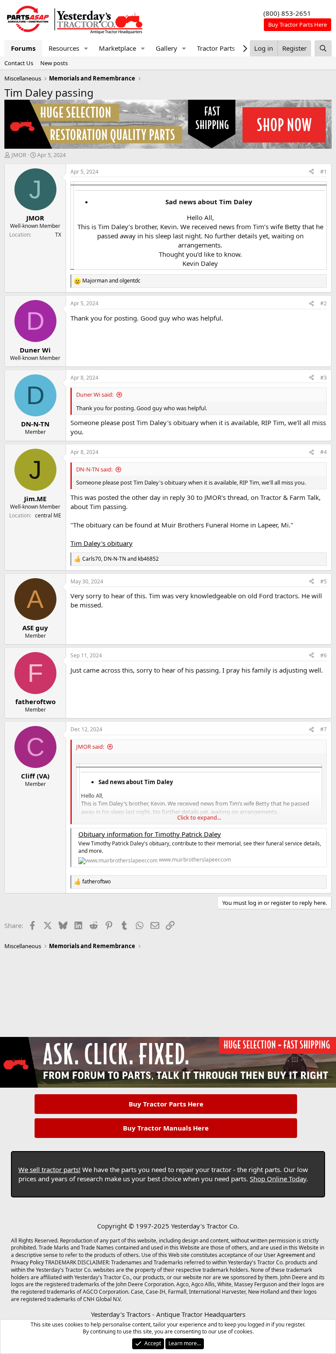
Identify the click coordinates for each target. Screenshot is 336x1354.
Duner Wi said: (94, 394)
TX (58, 234)
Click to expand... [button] (199, 817)
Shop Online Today (278, 1178)
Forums (23, 48)
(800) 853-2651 (287, 13)
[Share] (311, 172)
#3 (323, 377)
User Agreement (284, 1255)
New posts (54, 63)
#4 (323, 452)
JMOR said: (90, 746)
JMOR (18, 155)
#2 (323, 303)
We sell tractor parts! (49, 1169)
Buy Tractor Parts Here (166, 1103)
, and (120, 558)
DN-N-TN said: (94, 469)
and (111, 280)
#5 (323, 581)
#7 (323, 729)
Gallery (166, 48)
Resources (64, 48)
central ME (48, 515)
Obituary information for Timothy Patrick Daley (149, 834)
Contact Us (18, 63)
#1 (323, 171)
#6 (323, 655)
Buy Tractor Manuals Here (166, 1128)
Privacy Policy (27, 1262)
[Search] (323, 48)
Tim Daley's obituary (101, 543)
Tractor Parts (216, 48)
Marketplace (117, 48)
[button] (86, 48)
